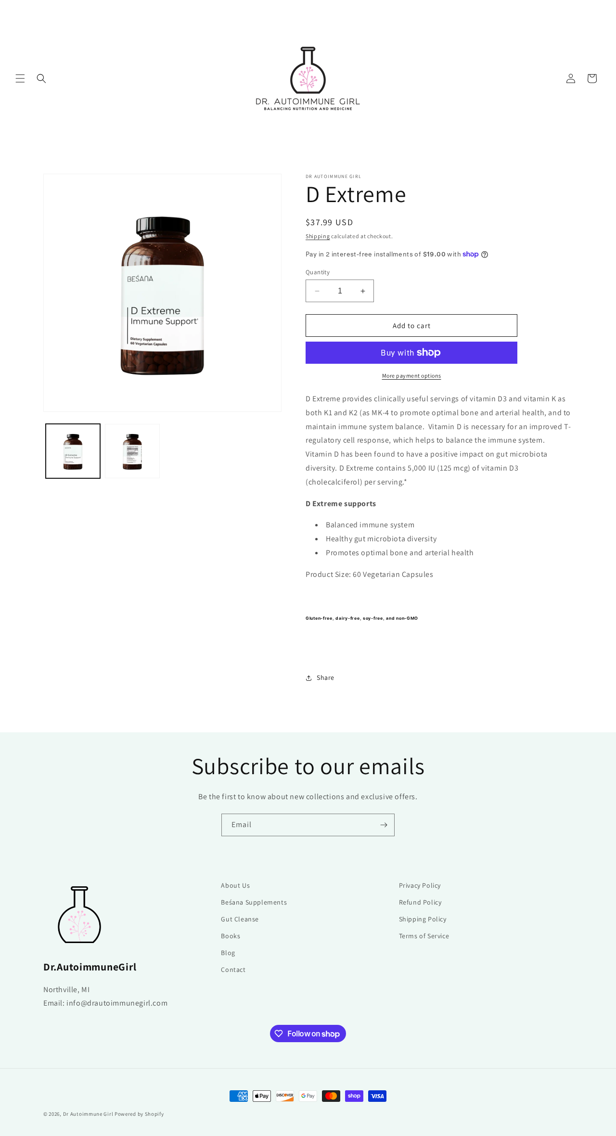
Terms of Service (424, 936)
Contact (233, 969)
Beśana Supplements (254, 902)
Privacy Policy (420, 885)
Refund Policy (420, 902)
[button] (20, 78)
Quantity (318, 272)
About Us (235, 885)
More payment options (411, 375)
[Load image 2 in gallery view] (132, 451)
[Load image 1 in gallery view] (73, 451)
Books (230, 936)
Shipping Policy (423, 919)
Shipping (318, 236)
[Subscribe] (383, 825)
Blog (228, 952)
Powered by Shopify (139, 1113)
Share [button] (325, 677)
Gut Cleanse (240, 919)
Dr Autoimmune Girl (88, 1113)
